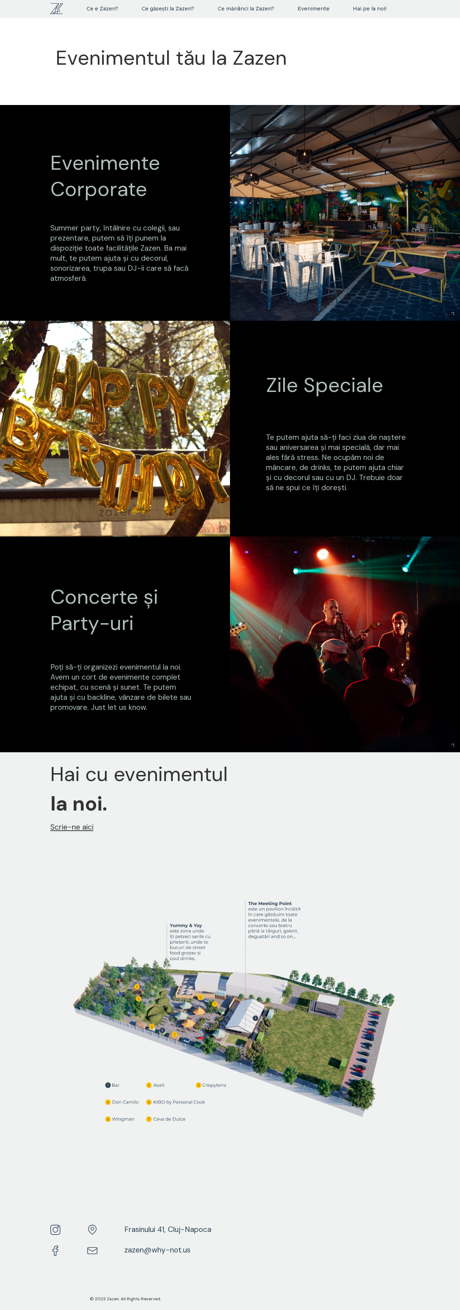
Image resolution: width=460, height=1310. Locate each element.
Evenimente (314, 8)
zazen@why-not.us (157, 1250)
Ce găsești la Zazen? (168, 8)
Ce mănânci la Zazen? (246, 8)
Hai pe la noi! (369, 8)
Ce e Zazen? (102, 8)
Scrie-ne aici (71, 827)
